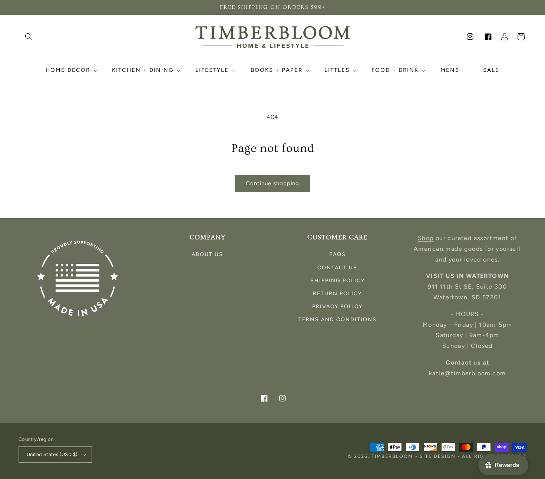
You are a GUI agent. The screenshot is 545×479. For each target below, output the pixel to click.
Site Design (438, 456)
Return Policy (337, 293)
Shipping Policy (337, 280)
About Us (207, 254)
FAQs (337, 254)
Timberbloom (392, 456)
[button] (28, 37)
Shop (426, 238)
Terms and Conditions (337, 319)
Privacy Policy (337, 306)
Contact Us (337, 268)
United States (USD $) (52, 454)
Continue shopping (272, 183)
